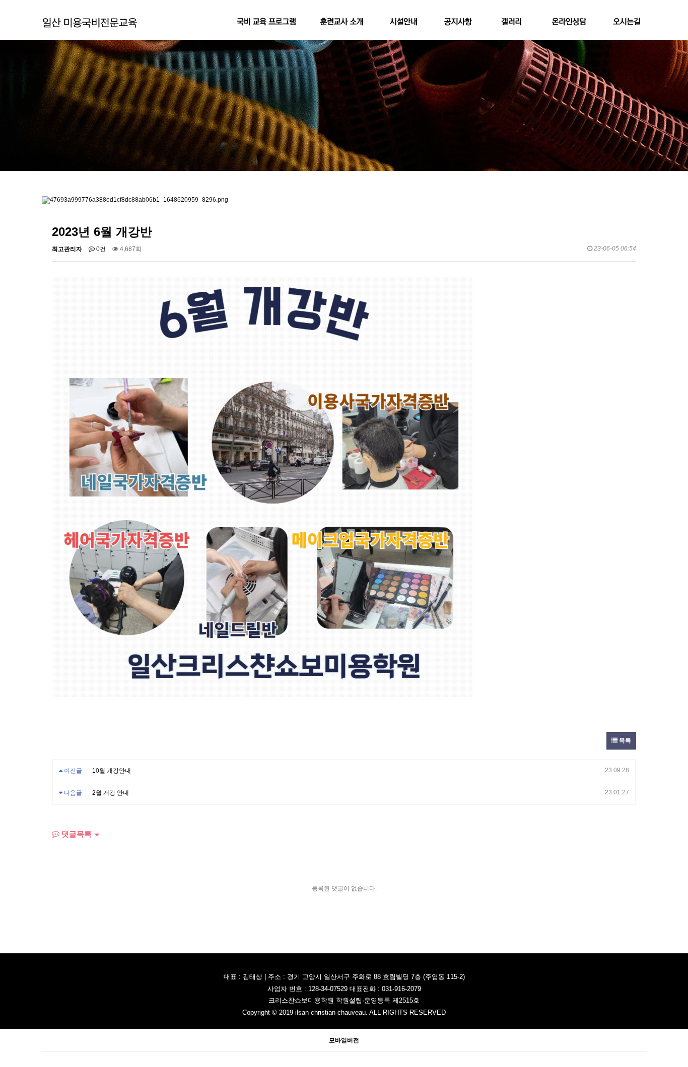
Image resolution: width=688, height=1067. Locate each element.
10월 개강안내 (111, 770)
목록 (624, 740)
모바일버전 (344, 1040)
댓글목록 (75, 834)
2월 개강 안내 (110, 792)
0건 (100, 249)
